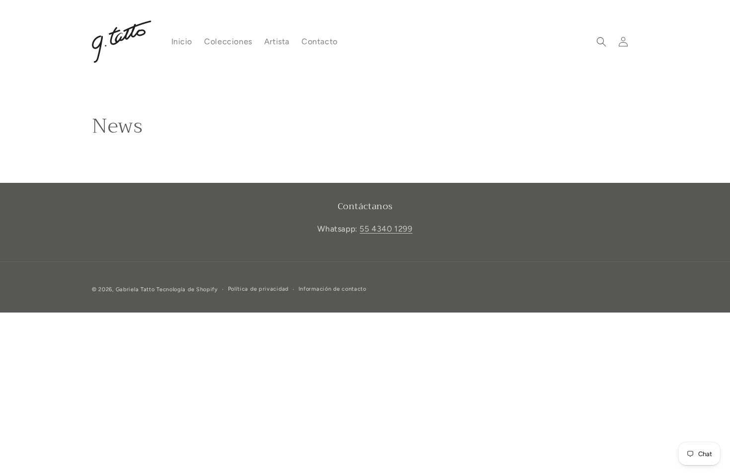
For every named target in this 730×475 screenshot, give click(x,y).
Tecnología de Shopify (187, 289)
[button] (601, 42)
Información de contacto (332, 289)
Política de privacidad (258, 289)
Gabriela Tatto (135, 289)
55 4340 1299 (386, 229)
